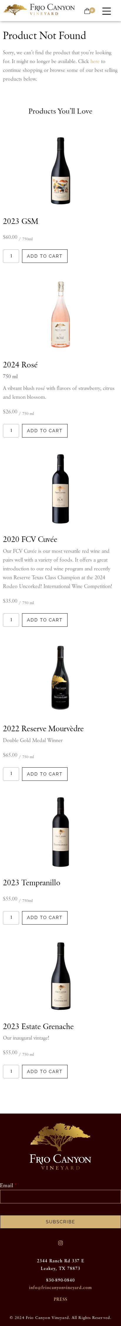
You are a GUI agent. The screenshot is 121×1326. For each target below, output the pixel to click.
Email (6, 1185)
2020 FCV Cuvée (30, 540)
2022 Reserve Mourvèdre (43, 729)
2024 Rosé (20, 365)
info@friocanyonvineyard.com (60, 1288)
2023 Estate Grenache (38, 1027)
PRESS (60, 1299)
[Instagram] (60, 1243)
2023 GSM (20, 222)
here (95, 61)
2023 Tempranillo (31, 883)
